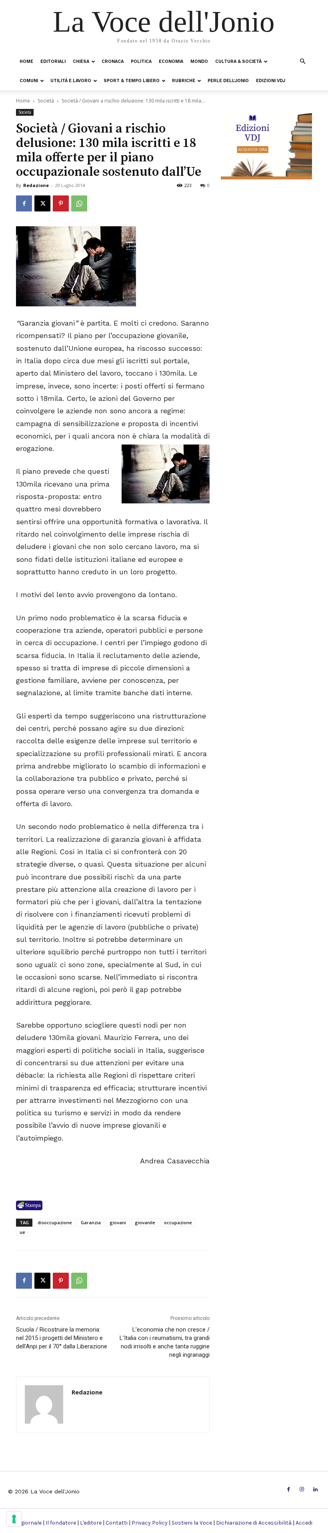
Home (26, 61)
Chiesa (81, 61)
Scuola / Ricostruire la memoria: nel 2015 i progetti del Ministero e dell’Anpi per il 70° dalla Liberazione (61, 1338)
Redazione (36, 185)
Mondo (199, 61)
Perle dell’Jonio (228, 80)
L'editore (91, 1522)
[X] (42, 203)
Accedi (304, 1522)
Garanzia (91, 1222)
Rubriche (183, 80)
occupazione (178, 1222)
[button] (302, 61)
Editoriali (53, 61)
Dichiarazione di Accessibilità (254, 1522)
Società (46, 100)
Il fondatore (61, 1522)
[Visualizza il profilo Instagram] (301, 1489)
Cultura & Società (238, 61)
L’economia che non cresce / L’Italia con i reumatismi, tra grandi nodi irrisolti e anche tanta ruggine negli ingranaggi (165, 1342)
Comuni (29, 80)
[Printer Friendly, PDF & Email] (29, 1205)
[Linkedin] (315, 1489)
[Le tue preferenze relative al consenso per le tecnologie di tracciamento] (14, 1519)
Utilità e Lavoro (70, 80)
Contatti (117, 1522)
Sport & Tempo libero (132, 80)
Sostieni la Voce (192, 1522)
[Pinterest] (61, 203)
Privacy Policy (150, 1522)
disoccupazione (55, 1222)
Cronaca (113, 61)
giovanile (145, 1222)
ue (22, 1232)
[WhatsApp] (79, 203)
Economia (171, 61)
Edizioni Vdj (270, 80)
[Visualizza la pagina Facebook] (24, 203)
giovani (118, 1222)
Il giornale (29, 1522)
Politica (141, 61)
